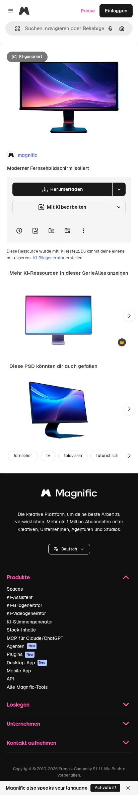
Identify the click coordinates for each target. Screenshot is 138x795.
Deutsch (69, 549)
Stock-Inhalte (21, 630)
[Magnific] (69, 494)
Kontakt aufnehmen (31, 742)
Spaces (15, 589)
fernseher (23, 455)
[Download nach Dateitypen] (119, 189)
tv (48, 455)
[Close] (128, 788)
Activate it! (105, 787)
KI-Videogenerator (26, 613)
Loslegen (18, 704)
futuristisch (107, 455)
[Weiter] (129, 315)
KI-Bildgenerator (49, 258)
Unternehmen (23, 723)
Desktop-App (26, 663)
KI (63, 251)
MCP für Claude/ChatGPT (35, 638)
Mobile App (19, 671)
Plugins (20, 654)
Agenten (21, 646)
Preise (88, 11)
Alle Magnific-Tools (27, 687)
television (73, 455)
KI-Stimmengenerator (30, 622)
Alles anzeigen (111, 273)
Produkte (18, 577)
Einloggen (116, 11)
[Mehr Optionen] (83, 230)
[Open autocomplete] (15, 28)
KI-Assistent (19, 597)
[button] (69, 549)
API (10, 679)
